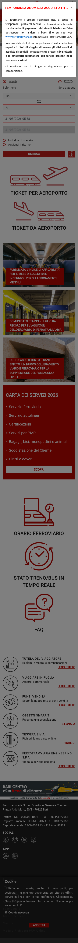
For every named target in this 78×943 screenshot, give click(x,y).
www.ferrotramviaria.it (18, 37)
